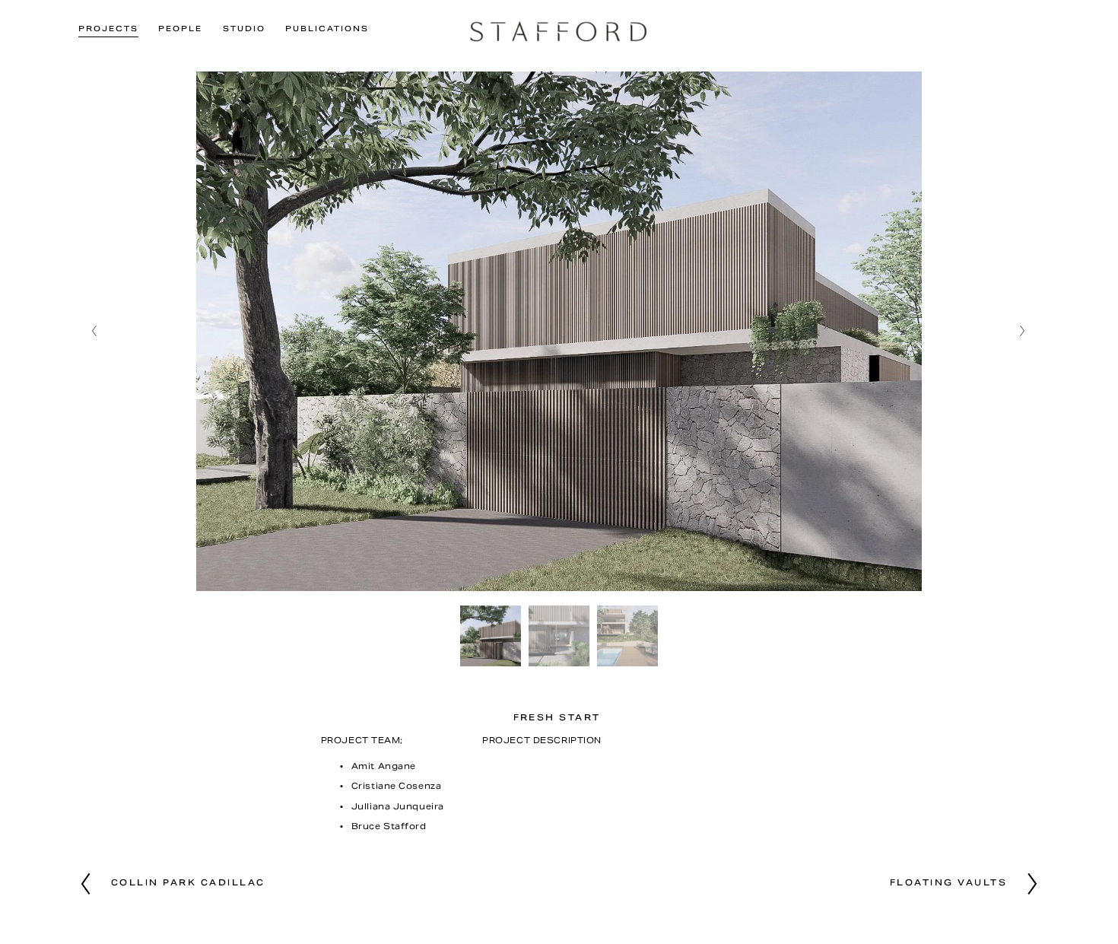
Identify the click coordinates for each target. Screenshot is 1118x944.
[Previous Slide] (94, 331)
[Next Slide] (1023, 331)
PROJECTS (108, 30)
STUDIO (244, 30)
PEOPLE (180, 30)
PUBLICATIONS (327, 30)
